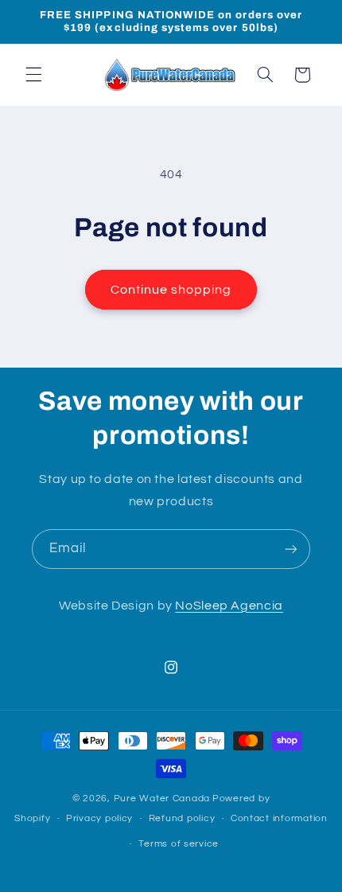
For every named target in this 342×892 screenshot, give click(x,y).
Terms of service (178, 843)
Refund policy (182, 818)
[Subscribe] (291, 548)
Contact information (279, 818)
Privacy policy (99, 818)
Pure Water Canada (162, 798)
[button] (33, 74)
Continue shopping (171, 289)
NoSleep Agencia (228, 605)
